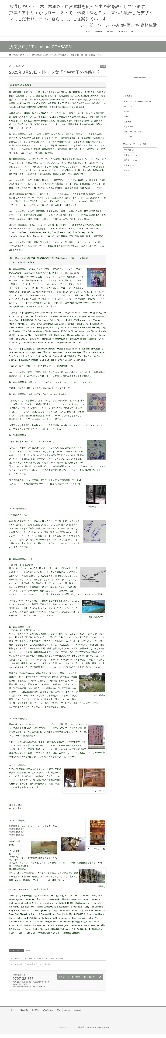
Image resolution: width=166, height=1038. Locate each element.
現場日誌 (127, 122)
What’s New (48, 1010)
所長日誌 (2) (129, 150)
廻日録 (126, 160)
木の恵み (35, 1010)
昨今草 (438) (129, 165)
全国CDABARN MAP (132, 132)
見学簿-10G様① (16, 829)
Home (13, 1010)
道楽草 (103, 66)
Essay (126, 111)
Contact (77, 1010)
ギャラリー (128, 127)
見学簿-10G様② (16, 832)
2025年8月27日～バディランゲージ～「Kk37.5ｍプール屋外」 (39, 959)
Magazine (128, 137)
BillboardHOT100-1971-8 (22, 229)
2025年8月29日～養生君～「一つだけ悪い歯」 (33, 964)
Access (67, 1010)
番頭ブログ (128, 106)
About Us (24, 1010)
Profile (126, 117)
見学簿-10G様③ (16, 835)
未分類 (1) (128, 170)
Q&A (58, 1010)
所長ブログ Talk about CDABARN (137, 101)
